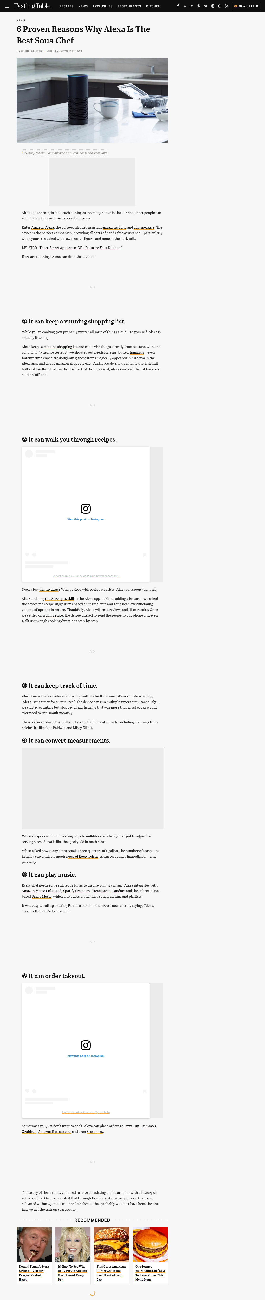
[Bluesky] (206, 6)
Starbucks (95, 1131)
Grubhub (29, 1131)
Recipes (66, 6)
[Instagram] (213, 6)
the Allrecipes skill (59, 598)
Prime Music (41, 896)
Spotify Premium (76, 890)
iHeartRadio (101, 890)
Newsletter (248, 6)
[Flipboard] (192, 6)
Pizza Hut (131, 1125)
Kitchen (153, 6)
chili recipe (54, 615)
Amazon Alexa (42, 227)
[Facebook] (178, 6)
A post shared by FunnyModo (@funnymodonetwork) (85, 575)
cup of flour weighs (83, 856)
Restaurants (129, 6)
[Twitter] (185, 6)
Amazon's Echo (114, 227)
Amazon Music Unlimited (41, 890)
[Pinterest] (199, 6)
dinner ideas (49, 589)
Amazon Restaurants (54, 1131)
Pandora (118, 890)
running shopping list (61, 346)
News (83, 6)
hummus (137, 352)
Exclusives (103, 6)
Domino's (148, 1125)
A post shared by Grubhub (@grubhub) (86, 1112)
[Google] (220, 6)
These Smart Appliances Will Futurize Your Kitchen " (81, 247)
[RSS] (227, 6)
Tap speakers (144, 227)
